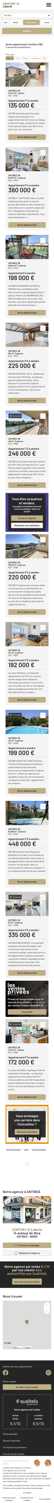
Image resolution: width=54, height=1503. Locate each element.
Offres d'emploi (10, 1434)
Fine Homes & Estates (13, 1454)
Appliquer (27, 31)
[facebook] (5, 1372)
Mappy (28, 1348)
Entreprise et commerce (15, 1447)
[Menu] (48, 4)
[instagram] (48, 1372)
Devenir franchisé (11, 1440)
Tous (5, 22)
